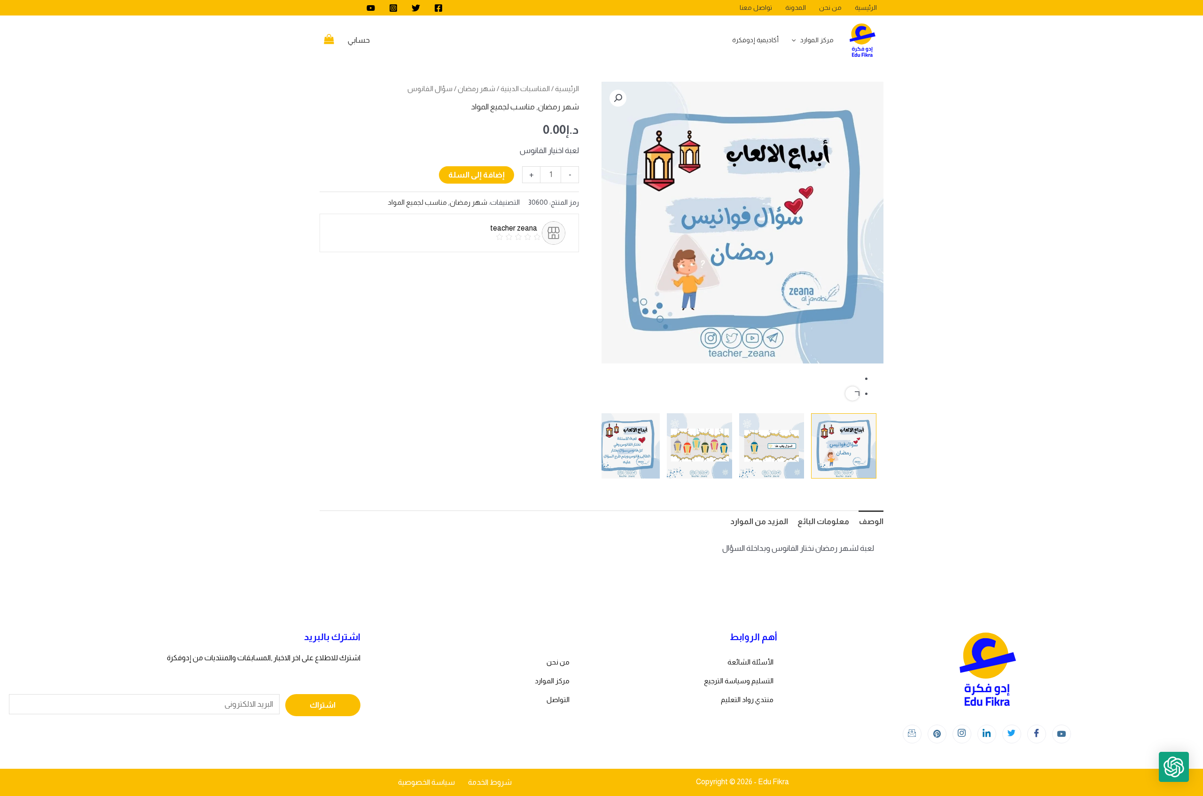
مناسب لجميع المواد (503, 106)
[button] (617, 98)
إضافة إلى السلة (476, 174)
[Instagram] (393, 8)
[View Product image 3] (699, 446)
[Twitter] (416, 8)
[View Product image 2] (772, 446)
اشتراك (323, 705)
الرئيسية (567, 89)
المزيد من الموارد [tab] (759, 521)
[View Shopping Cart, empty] (329, 40)
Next (852, 393)
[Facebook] (438, 8)
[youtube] (371, 8)
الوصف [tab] (871, 521)
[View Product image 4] (627, 446)
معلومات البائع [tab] (823, 521)
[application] (796, 39)
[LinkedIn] (986, 734)
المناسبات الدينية (525, 89)
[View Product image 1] (843, 446)
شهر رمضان (476, 89)
